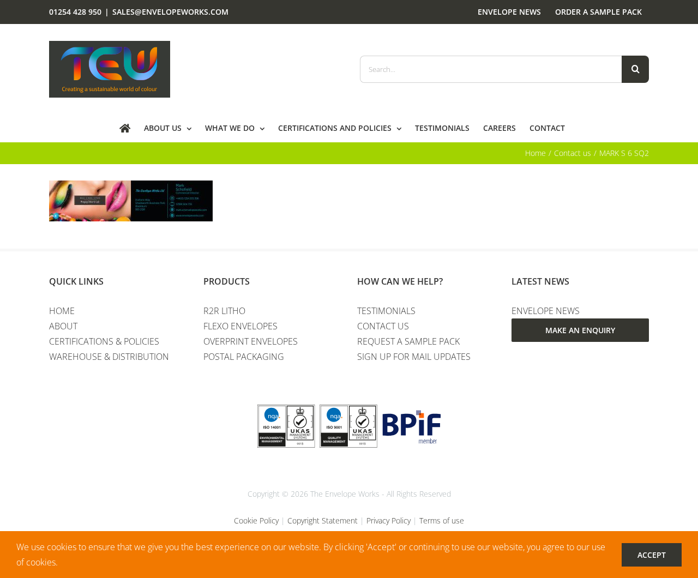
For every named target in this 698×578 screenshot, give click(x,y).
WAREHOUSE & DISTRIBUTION (109, 357)
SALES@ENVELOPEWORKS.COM (170, 12)
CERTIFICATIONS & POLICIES (104, 341)
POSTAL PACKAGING (243, 357)
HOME (62, 311)
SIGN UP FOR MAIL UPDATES (414, 357)
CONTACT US (383, 326)
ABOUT (63, 326)
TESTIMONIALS (386, 311)
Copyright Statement (322, 520)
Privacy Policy (388, 520)
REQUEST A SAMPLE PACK (408, 341)
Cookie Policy (256, 520)
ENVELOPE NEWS (546, 311)
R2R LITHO (224, 311)
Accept (651, 555)
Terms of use (441, 520)
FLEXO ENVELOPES (240, 326)
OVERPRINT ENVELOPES (250, 341)
